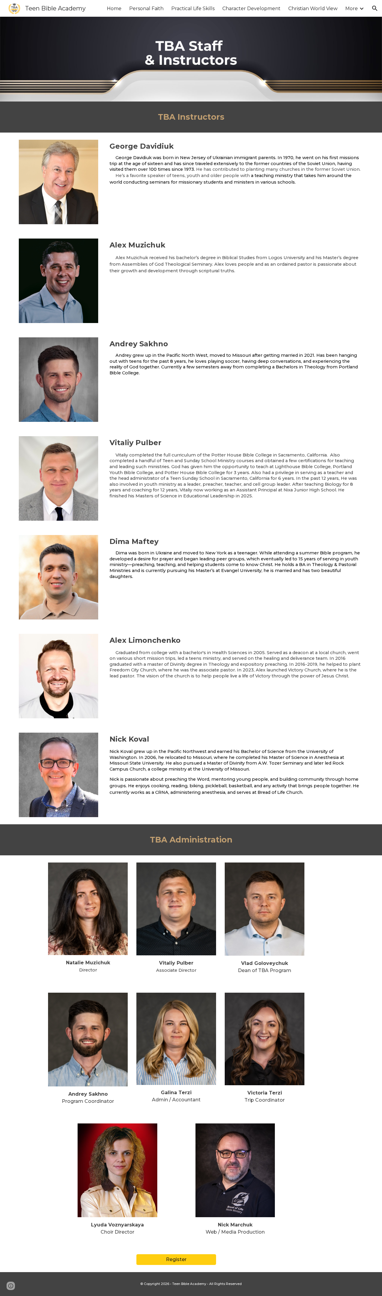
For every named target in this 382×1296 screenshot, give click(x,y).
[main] (191, 117)
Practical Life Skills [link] (193, 8)
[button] (375, 8)
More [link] (351, 8)
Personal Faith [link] (146, 8)
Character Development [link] (251, 8)
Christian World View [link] (313, 8)
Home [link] (114, 8)
